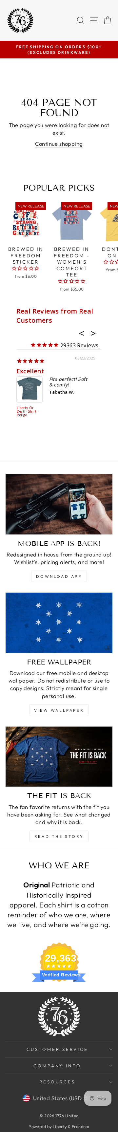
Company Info (57, 1065)
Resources (57, 1081)
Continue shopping (59, 143)
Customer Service (57, 1049)
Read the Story (59, 836)
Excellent (30, 371)
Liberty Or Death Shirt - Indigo (28, 411)
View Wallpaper (59, 710)
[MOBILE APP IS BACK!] (59, 504)
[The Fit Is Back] (59, 757)
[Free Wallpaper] (59, 623)
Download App (59, 576)
